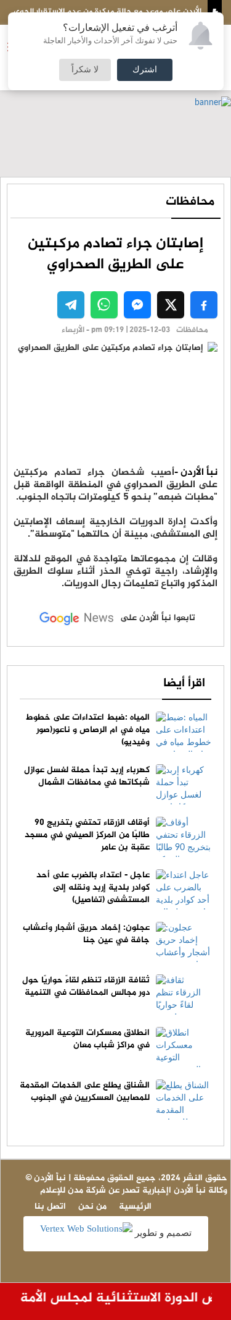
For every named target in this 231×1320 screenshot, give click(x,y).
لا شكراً (85, 70)
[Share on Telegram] (70, 304)
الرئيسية (135, 1206)
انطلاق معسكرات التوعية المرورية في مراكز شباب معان (87, 1039)
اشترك (144, 70)
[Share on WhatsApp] (104, 304)
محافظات (190, 202)
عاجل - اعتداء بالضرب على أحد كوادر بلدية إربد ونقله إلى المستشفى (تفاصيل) (93, 887)
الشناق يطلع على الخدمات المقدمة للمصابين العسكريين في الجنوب (85, 1091)
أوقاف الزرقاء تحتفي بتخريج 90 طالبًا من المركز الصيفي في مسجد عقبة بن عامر (87, 834)
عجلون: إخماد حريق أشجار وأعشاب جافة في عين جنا (86, 934)
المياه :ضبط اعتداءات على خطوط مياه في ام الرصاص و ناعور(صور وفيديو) (88, 729)
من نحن (92, 1206)
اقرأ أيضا (184, 683)
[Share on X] (170, 304)
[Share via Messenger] (137, 304)
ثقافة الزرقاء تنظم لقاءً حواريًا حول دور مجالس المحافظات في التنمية (86, 986)
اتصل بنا (50, 1206)
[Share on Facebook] (203, 304)
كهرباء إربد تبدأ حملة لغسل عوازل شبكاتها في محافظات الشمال (87, 776)
